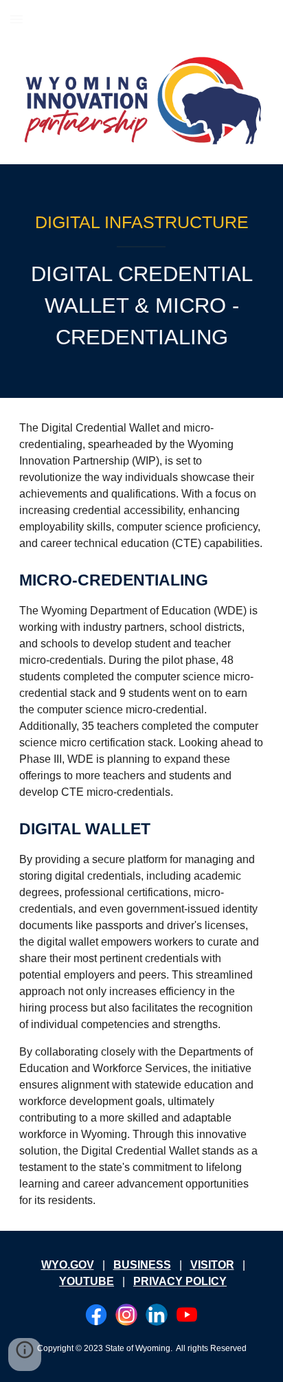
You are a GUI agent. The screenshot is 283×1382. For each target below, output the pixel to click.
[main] (141, 222)
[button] (16, 19)
